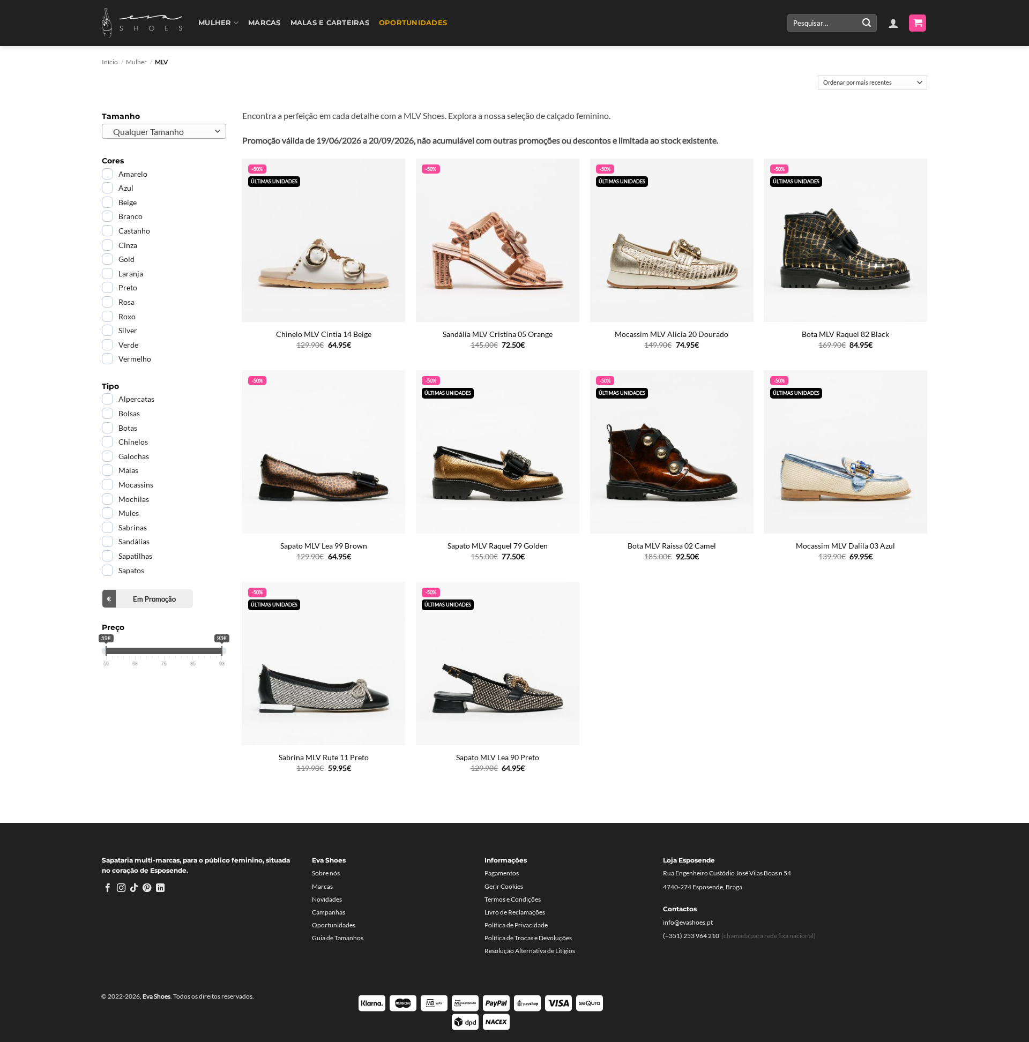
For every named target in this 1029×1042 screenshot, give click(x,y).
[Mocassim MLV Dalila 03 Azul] (845, 452)
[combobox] (164, 131)
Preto (127, 287)
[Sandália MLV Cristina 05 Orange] (497, 240)
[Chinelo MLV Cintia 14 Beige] (323, 240)
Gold (126, 259)
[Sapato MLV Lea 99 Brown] (323, 452)
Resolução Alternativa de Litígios (529, 951)
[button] (893, 23)
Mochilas (133, 499)
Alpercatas (136, 398)
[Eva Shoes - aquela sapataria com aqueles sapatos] (142, 23)
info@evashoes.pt (688, 922)
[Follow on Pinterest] (147, 888)
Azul (125, 187)
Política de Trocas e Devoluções (528, 938)
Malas (128, 470)
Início (110, 62)
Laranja (130, 273)
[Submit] (866, 23)
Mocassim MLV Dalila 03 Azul (845, 545)
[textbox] (161, 131)
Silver (127, 330)
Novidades (327, 899)
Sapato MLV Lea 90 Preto (497, 757)
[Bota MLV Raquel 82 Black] (845, 240)
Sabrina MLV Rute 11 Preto (324, 757)
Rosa (126, 301)
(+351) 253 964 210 (691, 936)
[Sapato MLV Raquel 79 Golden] (497, 452)
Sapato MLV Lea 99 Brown (323, 545)
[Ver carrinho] (917, 23)
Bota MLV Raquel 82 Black (845, 334)
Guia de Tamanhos (337, 938)
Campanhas (328, 912)
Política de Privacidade (516, 925)
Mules (128, 513)
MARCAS (264, 23)
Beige (127, 202)
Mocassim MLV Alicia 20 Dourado (671, 334)
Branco (130, 216)
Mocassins (135, 484)
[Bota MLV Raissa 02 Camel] (672, 452)
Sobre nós (326, 873)
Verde (128, 344)
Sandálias (134, 541)
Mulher (215, 23)
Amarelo (132, 173)
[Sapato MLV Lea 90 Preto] (497, 663)
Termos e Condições (512, 899)
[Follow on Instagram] (121, 888)
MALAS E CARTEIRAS (329, 23)
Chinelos (133, 441)
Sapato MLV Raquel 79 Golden (498, 545)
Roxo (127, 316)
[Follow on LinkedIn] (160, 888)
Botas (127, 427)
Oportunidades (413, 23)
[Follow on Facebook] (107, 888)
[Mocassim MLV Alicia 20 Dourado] (672, 240)
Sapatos (131, 570)
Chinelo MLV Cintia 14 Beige (323, 334)
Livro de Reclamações (514, 912)
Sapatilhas (135, 555)
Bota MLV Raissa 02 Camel (672, 545)
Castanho (134, 230)
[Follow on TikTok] (134, 888)
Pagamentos (501, 873)
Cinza (127, 245)
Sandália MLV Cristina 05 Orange (498, 334)
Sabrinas (132, 527)
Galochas (133, 456)
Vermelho (134, 358)
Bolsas (129, 413)
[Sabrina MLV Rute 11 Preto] (323, 663)
